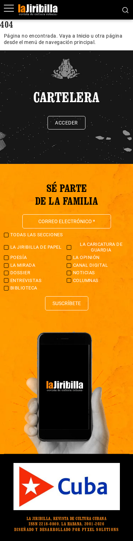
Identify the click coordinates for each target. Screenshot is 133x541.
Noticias (84, 272)
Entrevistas (26, 280)
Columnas (86, 280)
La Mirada (22, 265)
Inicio (83, 36)
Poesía (18, 257)
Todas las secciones (36, 234)
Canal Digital (90, 265)
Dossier (20, 272)
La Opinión (86, 257)
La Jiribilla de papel (36, 247)
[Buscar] (125, 9)
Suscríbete (66, 303)
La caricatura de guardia (101, 247)
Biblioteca (23, 288)
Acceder (66, 123)
